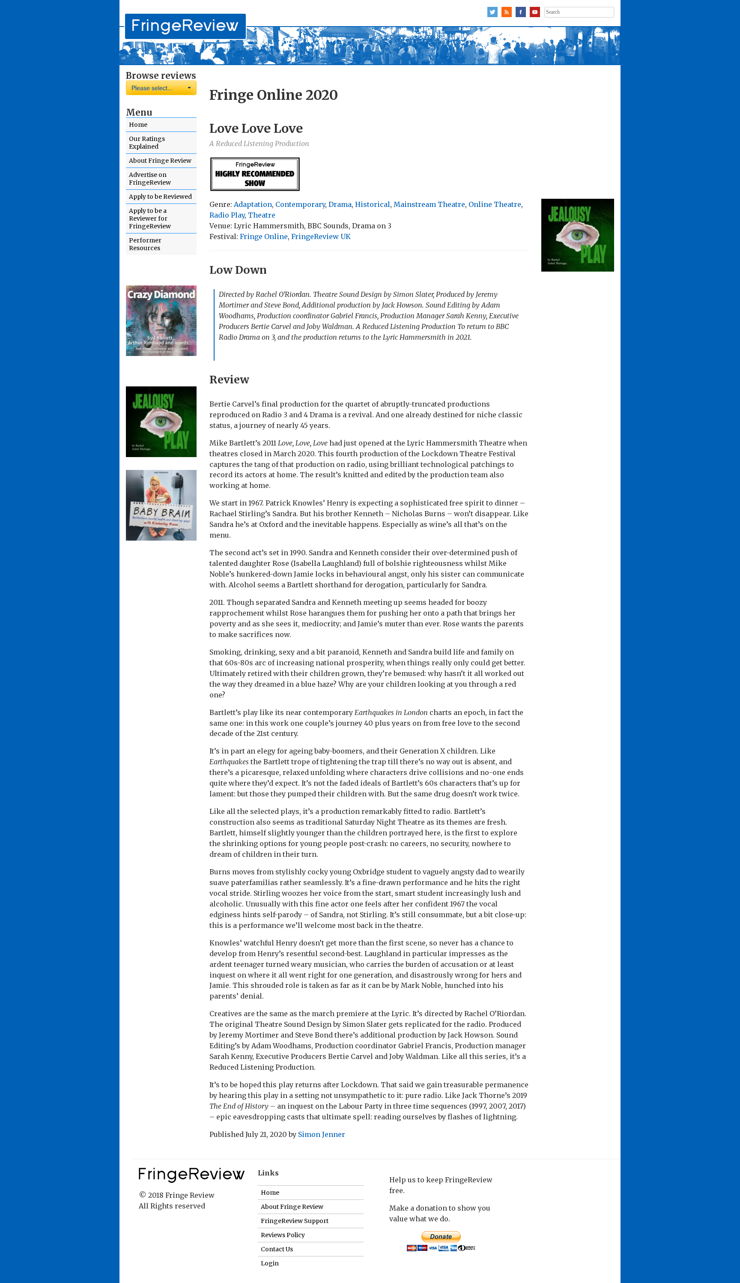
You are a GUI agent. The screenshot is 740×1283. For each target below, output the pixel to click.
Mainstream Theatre (429, 204)
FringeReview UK (321, 236)
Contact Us (277, 1249)
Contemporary (300, 204)
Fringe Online (264, 236)
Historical (372, 204)
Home (138, 125)
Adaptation (253, 204)
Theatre (261, 215)
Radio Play (227, 215)
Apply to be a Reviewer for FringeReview (150, 218)
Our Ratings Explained (147, 142)
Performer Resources (145, 244)
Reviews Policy (283, 1235)
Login (270, 1263)
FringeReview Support (294, 1221)
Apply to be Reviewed (160, 196)
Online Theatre (494, 204)
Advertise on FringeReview (150, 178)
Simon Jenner (321, 1134)
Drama (340, 204)
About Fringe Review (160, 160)
